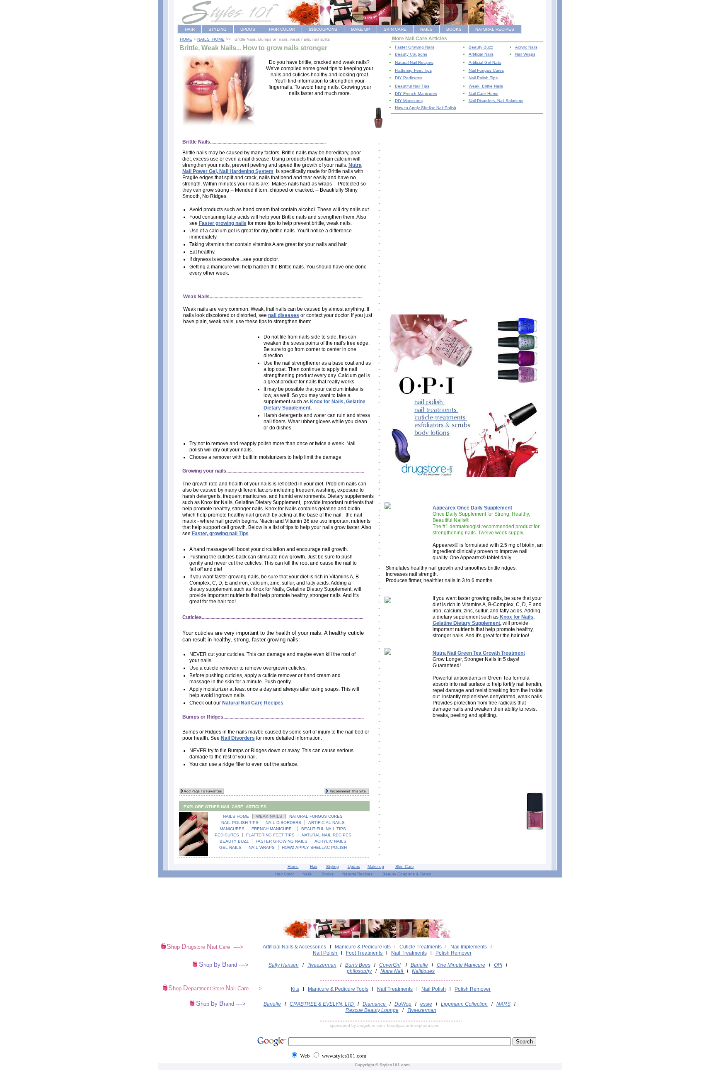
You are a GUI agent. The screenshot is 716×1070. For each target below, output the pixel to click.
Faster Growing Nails (414, 47)
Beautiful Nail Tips (412, 86)
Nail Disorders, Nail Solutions (496, 100)
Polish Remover (453, 953)
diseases (288, 315)
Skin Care (404, 866)
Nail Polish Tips (483, 78)
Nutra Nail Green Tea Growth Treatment (479, 653)
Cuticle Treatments (420, 947)
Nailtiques (423, 971)
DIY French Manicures (416, 93)
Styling (332, 866)
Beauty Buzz (481, 47)
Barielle (419, 965)
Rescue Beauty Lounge (372, 1010)
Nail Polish (326, 953)
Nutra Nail (392, 971)
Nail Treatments (409, 953)
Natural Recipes (357, 874)
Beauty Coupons (411, 54)
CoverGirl (390, 965)
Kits (295, 989)
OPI (498, 965)
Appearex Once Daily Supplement (472, 508)
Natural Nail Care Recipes (252, 703)
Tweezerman (321, 965)
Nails (307, 874)
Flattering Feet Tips (413, 70)
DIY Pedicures (408, 78)
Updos (354, 866)
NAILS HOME (211, 39)
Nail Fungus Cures (486, 70)
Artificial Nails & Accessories (294, 947)
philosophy (359, 971)
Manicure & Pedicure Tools (338, 989)
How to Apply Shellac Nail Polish (425, 107)
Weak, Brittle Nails (486, 86)
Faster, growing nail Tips (220, 533)
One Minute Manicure (461, 965)
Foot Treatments (365, 953)
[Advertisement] (316, 118)
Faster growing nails (223, 223)
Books (328, 874)
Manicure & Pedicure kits (363, 947)
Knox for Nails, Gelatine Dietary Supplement (484, 620)
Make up (376, 866)
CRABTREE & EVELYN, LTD (322, 1004)
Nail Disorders (238, 738)
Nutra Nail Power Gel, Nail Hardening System (272, 168)
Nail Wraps (525, 54)
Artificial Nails (481, 54)
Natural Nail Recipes (414, 62)
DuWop (402, 1004)
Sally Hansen (283, 965)
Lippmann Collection (464, 1004)
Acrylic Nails (526, 47)
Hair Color (284, 874)
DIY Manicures (409, 100)
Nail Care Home (483, 93)
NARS (503, 1004)
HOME (186, 39)
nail (273, 315)
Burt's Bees (357, 965)
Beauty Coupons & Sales (406, 874)
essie (426, 1004)
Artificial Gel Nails (485, 62)
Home (293, 866)
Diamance (375, 1004)
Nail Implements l (471, 947)
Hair (313, 866)
